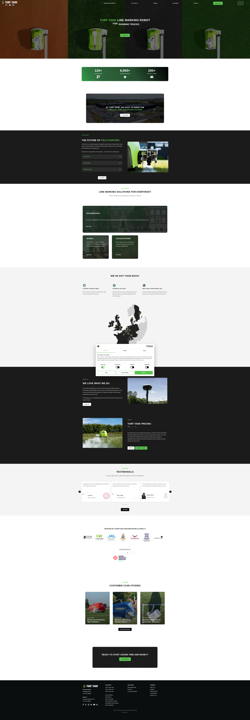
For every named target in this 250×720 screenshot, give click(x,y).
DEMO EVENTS (154, 691)
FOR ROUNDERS (109, 705)
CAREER (152, 689)
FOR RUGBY (108, 697)
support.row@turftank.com (89, 699)
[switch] (118, 367)
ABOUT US (152, 687)
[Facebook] (83, 704)
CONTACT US (153, 695)
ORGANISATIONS (132, 687)
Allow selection (125, 372)
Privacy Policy (124, 712)
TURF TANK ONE (109, 691)
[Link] (10, 2)
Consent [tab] (105, 350)
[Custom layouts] (125, 247)
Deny (106, 372)
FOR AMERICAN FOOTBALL (112, 703)
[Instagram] (88, 704)
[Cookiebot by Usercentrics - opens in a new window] (147, 346)
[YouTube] (94, 704)
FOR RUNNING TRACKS (111, 701)
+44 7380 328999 (87, 693)
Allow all (144, 372)
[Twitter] (86, 704)
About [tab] (144, 350)
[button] (123, 504)
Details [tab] (125, 350)
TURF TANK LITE (109, 689)
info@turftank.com (87, 691)
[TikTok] (97, 704)
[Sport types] (96, 247)
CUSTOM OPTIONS (132, 691)
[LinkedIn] (91, 704)
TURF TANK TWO (109, 687)
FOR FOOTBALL (109, 695)
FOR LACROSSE (109, 699)
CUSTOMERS (153, 693)
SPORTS (130, 689)
